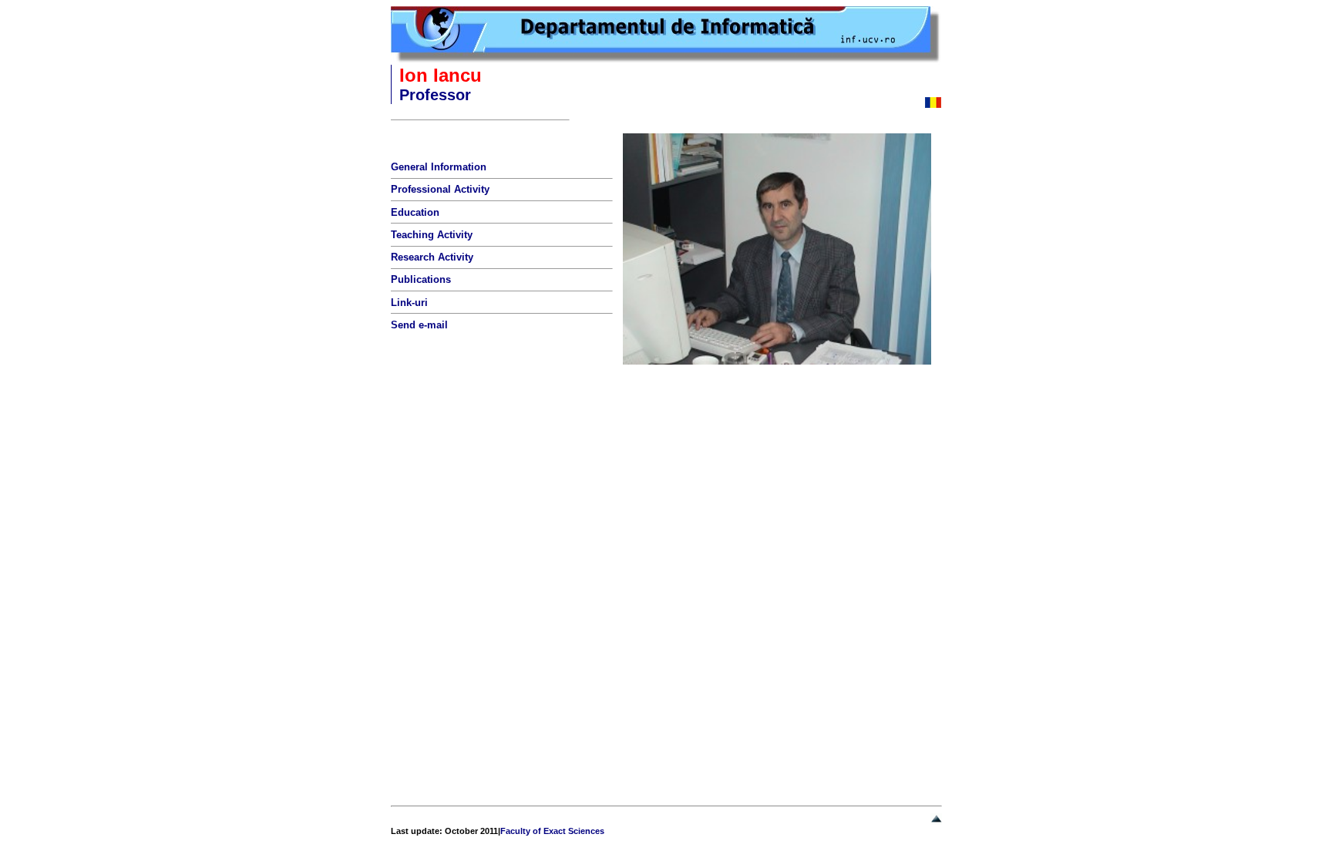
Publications (421, 279)
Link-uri (409, 302)
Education (415, 212)
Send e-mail (419, 325)
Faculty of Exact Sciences (552, 831)
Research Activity (432, 257)
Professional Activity (440, 189)
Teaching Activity (432, 234)
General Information (438, 167)
